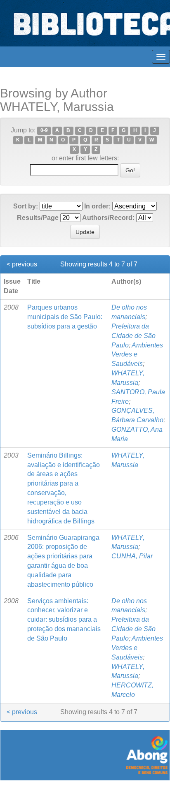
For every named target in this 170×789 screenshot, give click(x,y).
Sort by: (25, 206)
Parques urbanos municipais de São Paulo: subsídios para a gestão (64, 317)
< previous (22, 264)
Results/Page (38, 217)
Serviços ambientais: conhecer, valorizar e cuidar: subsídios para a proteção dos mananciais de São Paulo (64, 619)
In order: (97, 206)
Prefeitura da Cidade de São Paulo (133, 336)
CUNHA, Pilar (132, 556)
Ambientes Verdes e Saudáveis (137, 355)
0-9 (44, 131)
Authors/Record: (108, 217)
